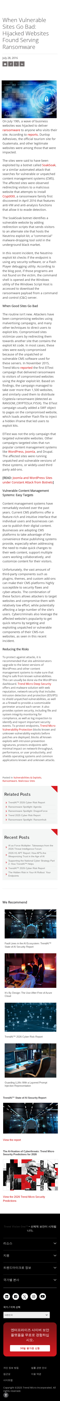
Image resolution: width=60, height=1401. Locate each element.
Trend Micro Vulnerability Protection (29, 727)
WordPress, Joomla (21, 452)
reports (33, 134)
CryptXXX (8, 196)
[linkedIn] (22, 63)
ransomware (11, 130)
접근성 (6, 1373)
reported (26, 368)
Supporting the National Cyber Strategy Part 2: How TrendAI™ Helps (30, 862)
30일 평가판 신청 (25, 1347)
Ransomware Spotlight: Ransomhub (26, 819)
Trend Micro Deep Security (34, 684)
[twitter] (16, 63)
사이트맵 (8, 1380)
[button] (26, 1315)
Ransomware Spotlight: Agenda (24, 806)
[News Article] (5, 63)
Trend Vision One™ (16, 1226)
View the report (12, 1139)
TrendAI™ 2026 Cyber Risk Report (26, 802)
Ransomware (9, 780)
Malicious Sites (26, 780)
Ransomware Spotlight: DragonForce (27, 810)
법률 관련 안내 (38, 1367)
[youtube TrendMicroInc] (42, 1296)
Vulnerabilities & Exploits (27, 777)
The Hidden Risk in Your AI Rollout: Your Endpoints (28, 874)
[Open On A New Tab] (24, 1296)
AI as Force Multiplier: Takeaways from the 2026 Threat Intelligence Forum (29, 847)
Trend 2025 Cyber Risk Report (23, 815)
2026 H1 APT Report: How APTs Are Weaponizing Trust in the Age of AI (26, 855)
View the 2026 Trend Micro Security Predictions (24, 1198)
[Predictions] (30, 1174)
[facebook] (10, 63)
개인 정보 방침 (11, 1367)
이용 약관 (36, 1373)
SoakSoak (49, 165)
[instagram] (33, 1296)
